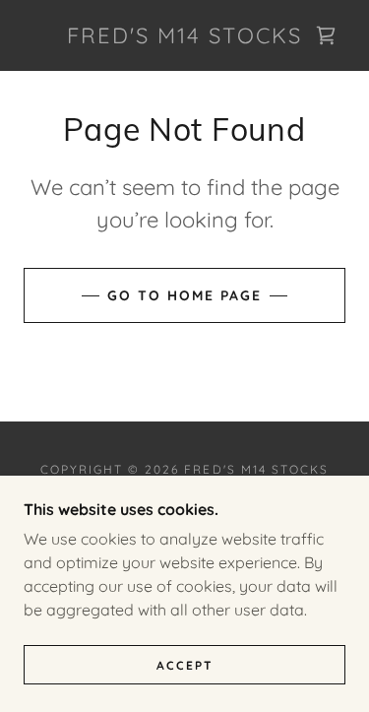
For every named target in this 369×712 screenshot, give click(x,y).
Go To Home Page (184, 295)
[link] (185, 35)
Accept (185, 665)
